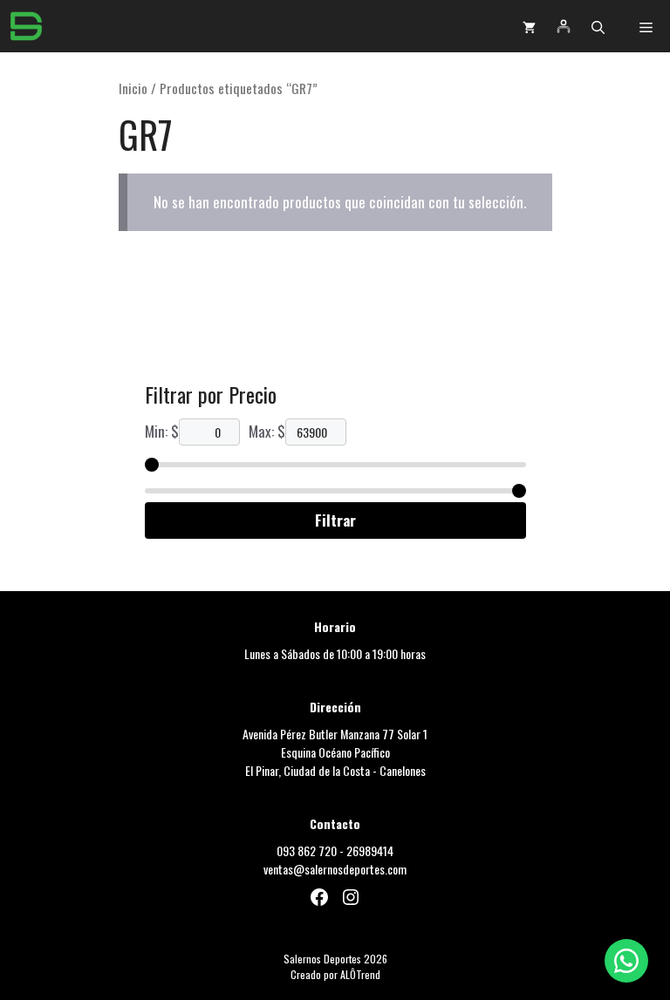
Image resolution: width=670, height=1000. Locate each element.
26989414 (369, 850)
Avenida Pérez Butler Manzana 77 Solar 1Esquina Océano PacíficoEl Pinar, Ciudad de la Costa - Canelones (335, 751)
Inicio (133, 88)
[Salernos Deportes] (26, 26)
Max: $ (267, 431)
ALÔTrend (360, 974)
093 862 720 (307, 850)
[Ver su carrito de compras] (529, 26)
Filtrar (335, 520)
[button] (598, 26)
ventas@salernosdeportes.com (335, 869)
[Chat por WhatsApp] (626, 961)
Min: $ (162, 431)
